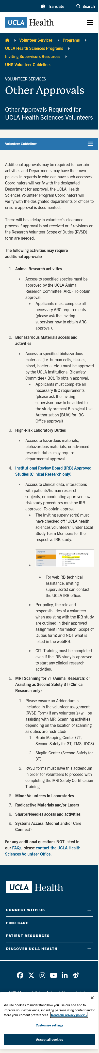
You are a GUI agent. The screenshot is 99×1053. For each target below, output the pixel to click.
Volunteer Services (36, 39)
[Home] (7, 40)
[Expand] (89, 910)
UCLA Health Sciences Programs (34, 48)
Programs (71, 39)
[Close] (92, 997)
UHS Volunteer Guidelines (28, 64)
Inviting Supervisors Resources (32, 56)
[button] (52, 6)
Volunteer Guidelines (21, 143)
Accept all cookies (49, 1039)
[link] (20, 975)
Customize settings (49, 1025)
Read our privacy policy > (69, 1015)
